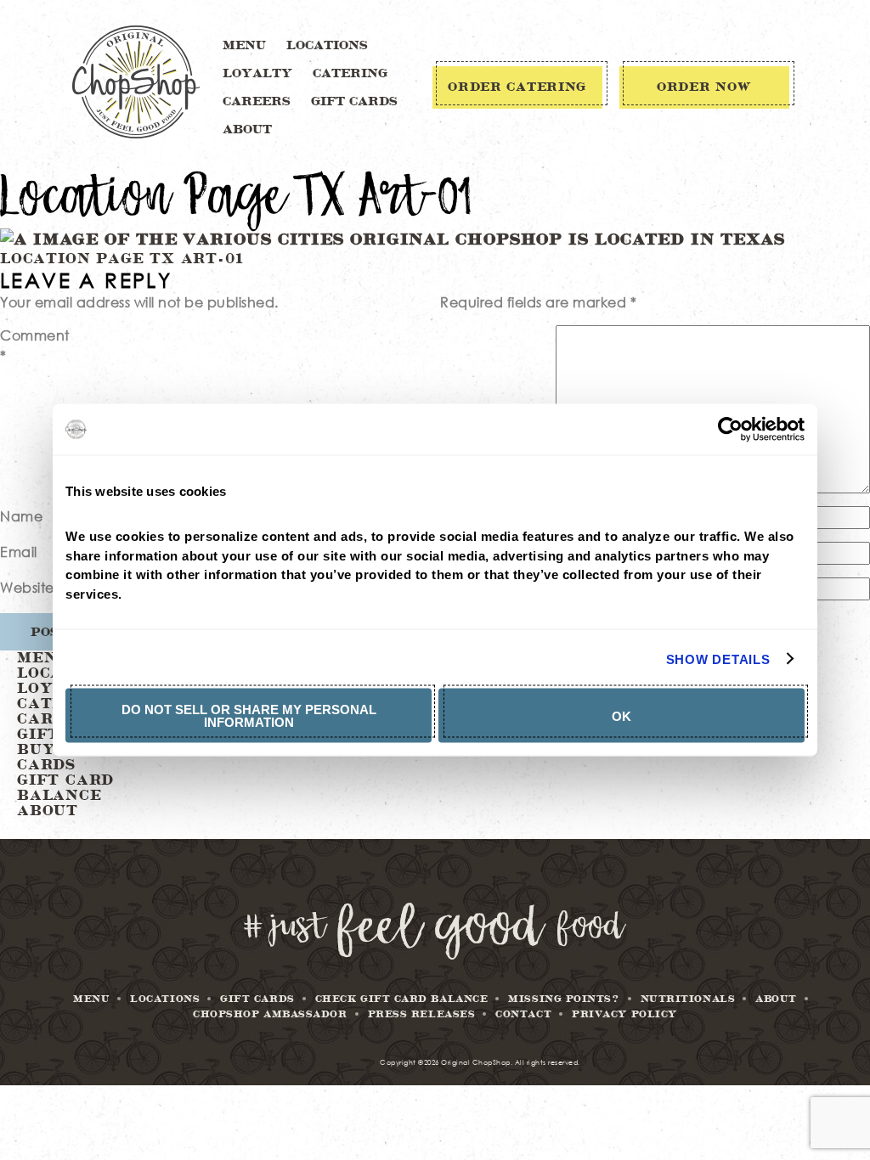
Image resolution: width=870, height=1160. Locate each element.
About (247, 130)
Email (18, 551)
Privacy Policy (624, 1014)
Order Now (704, 87)
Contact (523, 1014)
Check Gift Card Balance (402, 999)
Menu (244, 46)
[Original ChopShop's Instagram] (435, 955)
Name (21, 516)
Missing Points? (563, 999)
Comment (35, 345)
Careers (257, 102)
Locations (327, 46)
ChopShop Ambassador (270, 1014)
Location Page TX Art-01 (121, 259)
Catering (350, 74)
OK (621, 715)
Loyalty (257, 74)
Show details (718, 658)
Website (27, 587)
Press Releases (422, 1014)
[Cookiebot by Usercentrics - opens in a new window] (730, 429)
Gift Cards (354, 102)
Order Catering (517, 87)
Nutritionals (688, 999)
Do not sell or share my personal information (248, 715)
